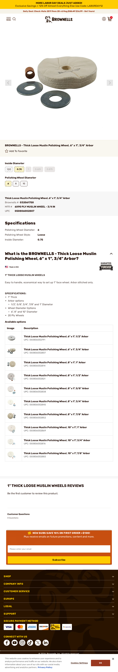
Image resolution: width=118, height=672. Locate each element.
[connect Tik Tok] (30, 643)
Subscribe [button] (59, 559)
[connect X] (38, 643)
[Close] (113, 659)
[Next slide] (110, 83)
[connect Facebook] (7, 643)
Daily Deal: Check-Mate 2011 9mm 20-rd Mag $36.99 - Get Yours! (59, 11)
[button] (8, 18)
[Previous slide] (8, 83)
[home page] (59, 19)
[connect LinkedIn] (46, 643)
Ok (100, 663)
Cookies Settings (79, 663)
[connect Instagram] (22, 643)
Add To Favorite (18, 151)
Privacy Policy (45, 667)
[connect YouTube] (15, 643)
